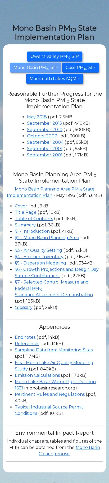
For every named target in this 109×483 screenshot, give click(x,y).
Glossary (24, 307)
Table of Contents (34, 218)
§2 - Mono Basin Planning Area (47, 237)
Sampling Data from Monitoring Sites (54, 349)
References (27, 343)
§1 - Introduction (32, 231)
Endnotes (25, 337)
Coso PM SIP (81, 68)
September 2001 (44, 148)
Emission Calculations (37, 375)
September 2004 (45, 142)
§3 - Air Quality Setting (38, 250)
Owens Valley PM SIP (54, 56)
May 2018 (37, 116)
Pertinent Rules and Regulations (50, 394)
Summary (25, 224)
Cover (21, 205)
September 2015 (44, 123)
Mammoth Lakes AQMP (55, 78)
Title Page (26, 212)
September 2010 (44, 129)
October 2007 (42, 135)
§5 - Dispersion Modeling (40, 263)
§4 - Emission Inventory (39, 256)
